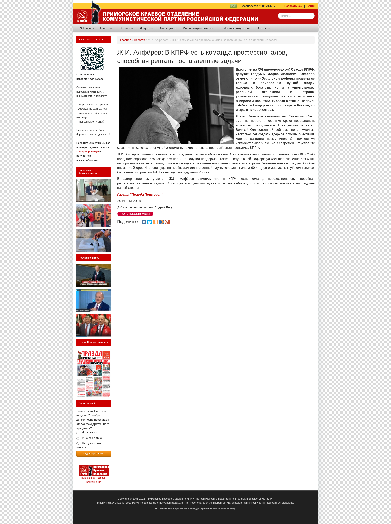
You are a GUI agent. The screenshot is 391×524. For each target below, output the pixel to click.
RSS (233, 6)
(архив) (91, 403)
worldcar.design (228, 508)
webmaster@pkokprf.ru (196, 508)
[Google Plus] (167, 222)
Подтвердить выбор (93, 453)
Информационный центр (200, 28)
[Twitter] (149, 222)
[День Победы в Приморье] (93, 215)
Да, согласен (90, 432)
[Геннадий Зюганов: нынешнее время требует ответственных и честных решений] (93, 300)
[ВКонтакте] (144, 222)
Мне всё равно (92, 437)
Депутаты (146, 28)
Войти (311, 6)
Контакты (263, 28)
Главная (88, 28)
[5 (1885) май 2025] (93, 373)
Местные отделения (237, 28)
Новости (139, 40)
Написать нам (293, 6)
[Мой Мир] (161, 222)
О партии (106, 28)
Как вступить (168, 28)
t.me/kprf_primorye (87, 151)
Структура (127, 28)
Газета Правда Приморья (93, 342)
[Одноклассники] (155, 222)
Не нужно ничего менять (90, 445)
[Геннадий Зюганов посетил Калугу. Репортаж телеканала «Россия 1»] (93, 325)
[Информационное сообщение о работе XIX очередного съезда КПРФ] (93, 190)
